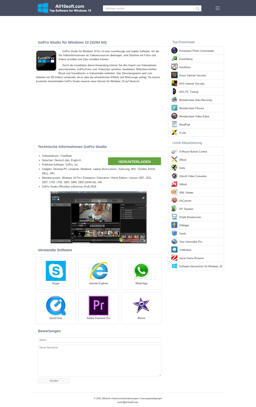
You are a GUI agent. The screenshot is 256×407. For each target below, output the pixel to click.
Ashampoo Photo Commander (196, 50)
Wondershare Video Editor (194, 116)
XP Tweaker (186, 208)
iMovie (141, 318)
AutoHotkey (186, 59)
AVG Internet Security (192, 83)
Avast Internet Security (192, 75)
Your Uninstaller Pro (190, 241)
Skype (55, 283)
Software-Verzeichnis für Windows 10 (200, 266)
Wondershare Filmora (191, 108)
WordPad (184, 124)
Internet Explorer (98, 283)
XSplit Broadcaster (190, 217)
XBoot (182, 159)
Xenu (182, 168)
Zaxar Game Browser (191, 258)
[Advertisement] (128, 27)
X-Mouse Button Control (193, 151)
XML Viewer (186, 192)
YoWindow (185, 249)
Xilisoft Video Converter (193, 176)
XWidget (184, 225)
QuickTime (55, 318)
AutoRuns (185, 67)
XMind (183, 184)
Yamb (182, 233)
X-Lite (182, 132)
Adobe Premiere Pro (98, 318)
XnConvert (185, 200)
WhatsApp (141, 283)
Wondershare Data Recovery (195, 100)
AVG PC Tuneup (188, 91)
